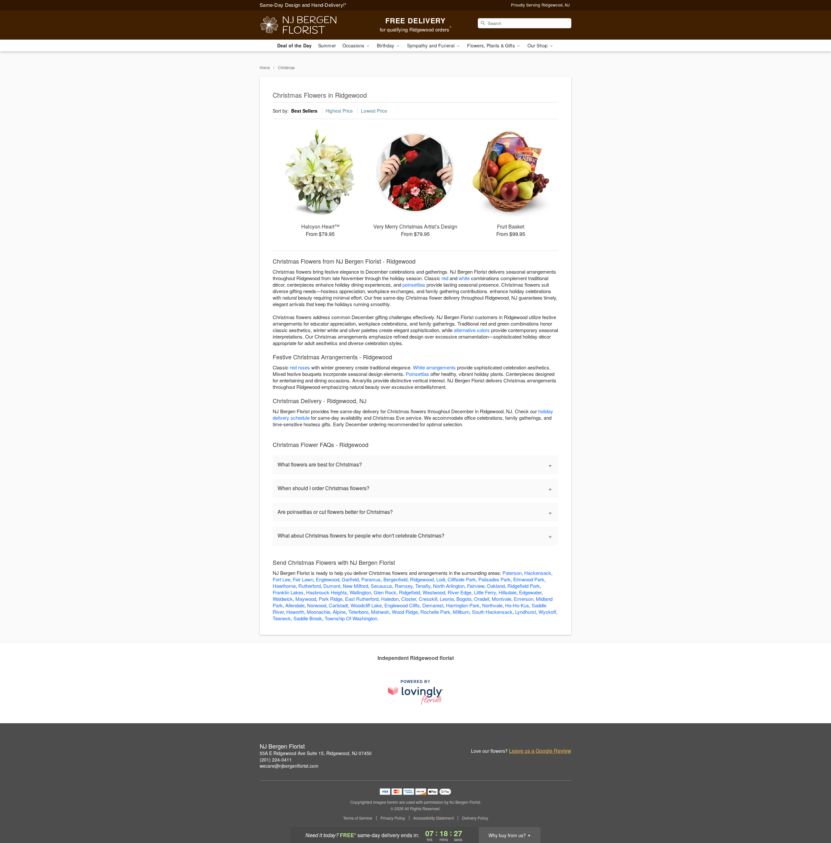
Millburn (461, 611)
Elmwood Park (528, 579)
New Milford (355, 585)
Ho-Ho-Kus (517, 605)
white (464, 278)
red (444, 278)
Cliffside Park (462, 579)
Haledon (390, 598)
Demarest (432, 605)
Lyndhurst (525, 611)
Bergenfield (395, 579)
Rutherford (309, 585)
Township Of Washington (351, 618)
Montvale (501, 598)
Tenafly (422, 585)
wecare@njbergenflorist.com (289, 765)
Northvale (492, 605)
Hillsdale (507, 592)
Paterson (512, 572)
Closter (408, 598)
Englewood (327, 579)
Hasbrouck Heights (326, 592)
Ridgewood (422, 579)
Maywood (305, 598)
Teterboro (358, 611)
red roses (300, 367)
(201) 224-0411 (276, 759)
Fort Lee (281, 579)
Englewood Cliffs (402, 605)
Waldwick (283, 598)
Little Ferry (485, 592)
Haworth (295, 611)
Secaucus (381, 585)
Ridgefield (409, 592)
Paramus (371, 579)
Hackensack (537, 572)
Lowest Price (374, 110)
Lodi (440, 579)
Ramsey (404, 585)
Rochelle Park (435, 611)
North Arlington (449, 585)
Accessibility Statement (433, 818)
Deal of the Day (294, 45)
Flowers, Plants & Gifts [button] (491, 45)
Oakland (496, 585)
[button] (814, 815)
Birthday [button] (386, 45)
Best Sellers (304, 110)
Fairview (475, 585)
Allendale (294, 605)
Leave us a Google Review (540, 750)
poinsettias (414, 284)
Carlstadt (338, 605)
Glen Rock (385, 592)
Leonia (447, 598)
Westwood (434, 592)
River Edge (459, 592)
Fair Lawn (303, 579)
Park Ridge (330, 598)
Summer (327, 45)
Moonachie (318, 611)
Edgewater (530, 592)
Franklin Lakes (288, 592)
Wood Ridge (405, 611)
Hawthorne (284, 585)
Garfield (350, 579)
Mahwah (380, 611)
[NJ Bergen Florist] (306, 25)
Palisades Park (494, 579)
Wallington (360, 592)
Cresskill (428, 598)
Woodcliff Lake (366, 605)
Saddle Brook (307, 618)
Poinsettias (417, 373)
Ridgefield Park (523, 585)
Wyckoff (547, 611)
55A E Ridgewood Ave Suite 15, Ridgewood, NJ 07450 (316, 753)
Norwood (316, 605)
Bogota (463, 598)
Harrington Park (462, 605)
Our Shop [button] (538, 45)
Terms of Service (357, 818)
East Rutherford (361, 598)
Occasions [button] (354, 45)
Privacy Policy (392, 818)
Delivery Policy (475, 818)
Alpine (339, 611)
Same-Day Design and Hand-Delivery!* (303, 4)
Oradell (481, 598)
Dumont (331, 585)
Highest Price (339, 110)
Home (265, 67)
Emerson (523, 598)
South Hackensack (492, 611)
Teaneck (282, 618)
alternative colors (472, 330)
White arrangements (434, 367)
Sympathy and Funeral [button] (431, 45)
